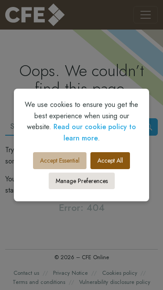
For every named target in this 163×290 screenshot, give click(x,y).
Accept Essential (60, 160)
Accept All (110, 160)
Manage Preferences (82, 181)
